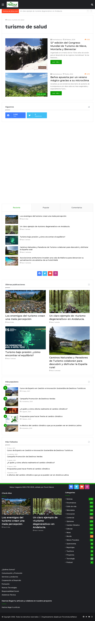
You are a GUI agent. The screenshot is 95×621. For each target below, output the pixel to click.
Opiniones (70, 521)
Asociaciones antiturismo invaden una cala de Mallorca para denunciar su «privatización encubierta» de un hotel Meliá (52, 259)
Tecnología (70, 559)
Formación (6, 584)
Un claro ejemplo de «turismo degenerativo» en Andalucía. (45, 226)
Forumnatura (71, 503)
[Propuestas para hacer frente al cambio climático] (11, 419)
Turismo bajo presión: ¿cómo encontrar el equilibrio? (39, 11)
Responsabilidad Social (10, 591)
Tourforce (70, 551)
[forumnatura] (12, 4)
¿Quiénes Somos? (8, 569)
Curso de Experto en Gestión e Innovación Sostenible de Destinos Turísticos (53, 388)
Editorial (69, 529)
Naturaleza (70, 510)
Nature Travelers (72, 540)
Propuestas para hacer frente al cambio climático (41, 416)
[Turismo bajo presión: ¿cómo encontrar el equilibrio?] (11, 240)
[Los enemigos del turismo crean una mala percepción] (11, 219)
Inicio (9, 20)
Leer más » (56, 62)
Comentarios (76, 207)
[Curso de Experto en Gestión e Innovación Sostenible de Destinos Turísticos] (11, 391)
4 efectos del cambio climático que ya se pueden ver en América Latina (50, 425)
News (68, 532)
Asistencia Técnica (9, 595)
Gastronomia (71, 544)
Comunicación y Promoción (12, 573)
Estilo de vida (71, 506)
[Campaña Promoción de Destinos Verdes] (11, 402)
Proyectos (70, 555)
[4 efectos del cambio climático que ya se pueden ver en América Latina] (11, 428)
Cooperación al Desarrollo (11, 580)
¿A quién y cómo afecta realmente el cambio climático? (44, 409)
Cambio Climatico (73, 525)
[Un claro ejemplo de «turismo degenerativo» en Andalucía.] (11, 229)
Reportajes (70, 547)
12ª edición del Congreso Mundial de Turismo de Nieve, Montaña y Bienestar (68, 46)
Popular (46, 207)
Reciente (16, 207)
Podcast (69, 562)
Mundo (69, 536)
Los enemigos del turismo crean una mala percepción (43, 216)
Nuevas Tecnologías (9, 588)
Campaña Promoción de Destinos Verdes (37, 399)
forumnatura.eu (57, 39)
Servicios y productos (10, 577)
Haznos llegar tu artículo (11, 607)
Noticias (69, 499)
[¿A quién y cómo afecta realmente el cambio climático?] (11, 411)
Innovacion (70, 514)
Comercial (70, 518)
